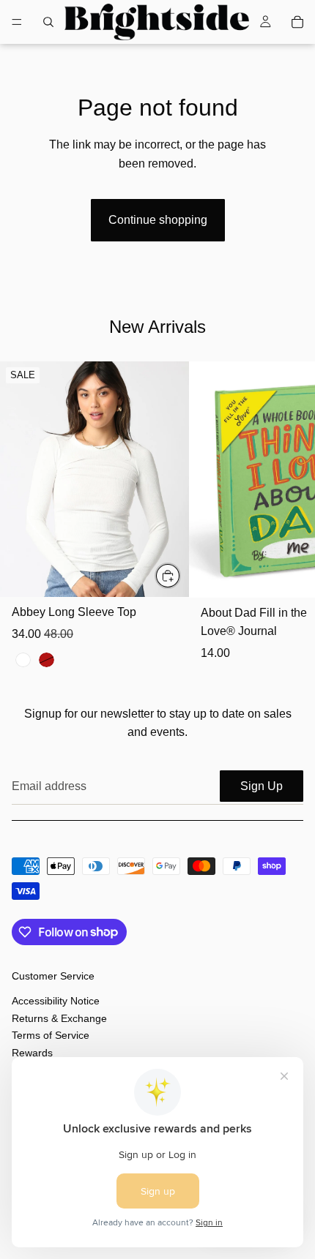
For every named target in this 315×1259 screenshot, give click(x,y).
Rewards (32, 1053)
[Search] (48, 22)
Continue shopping (157, 220)
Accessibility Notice (56, 1001)
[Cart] (297, 22)
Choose (180, 575)
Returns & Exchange (59, 1018)
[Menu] (17, 22)
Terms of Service (50, 1035)
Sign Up (261, 786)
